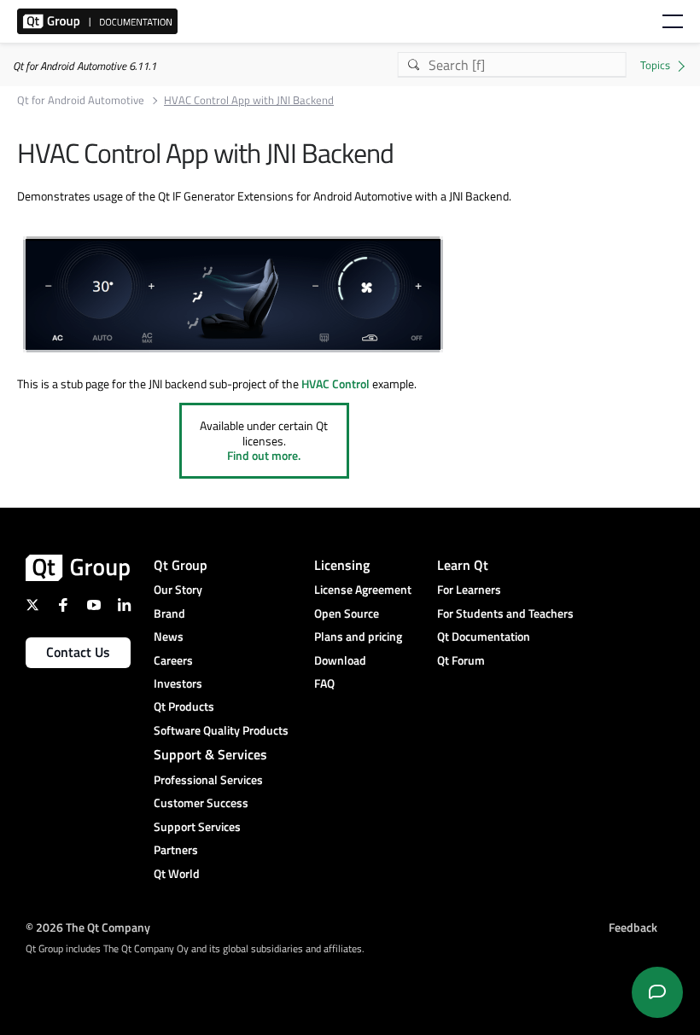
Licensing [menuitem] (342, 565)
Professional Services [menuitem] (208, 779)
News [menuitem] (169, 636)
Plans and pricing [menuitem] (358, 636)
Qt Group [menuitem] (180, 565)
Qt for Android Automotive (80, 100)
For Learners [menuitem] (469, 589)
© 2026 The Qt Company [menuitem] (88, 927)
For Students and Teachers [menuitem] (505, 613)
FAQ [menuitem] (324, 683)
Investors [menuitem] (178, 683)
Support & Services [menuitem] (210, 754)
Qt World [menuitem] (177, 873)
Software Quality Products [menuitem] (221, 730)
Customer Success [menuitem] (201, 802)
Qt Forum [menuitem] (461, 660)
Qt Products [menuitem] (184, 706)
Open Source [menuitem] (346, 613)
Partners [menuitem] (176, 849)
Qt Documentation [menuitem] (483, 636)
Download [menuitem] (340, 660)
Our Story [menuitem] (178, 589)
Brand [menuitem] (169, 613)
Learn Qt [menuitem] (462, 565)
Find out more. (263, 455)
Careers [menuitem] (173, 660)
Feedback (633, 927)
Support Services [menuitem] (197, 826)
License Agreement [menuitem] (362, 589)
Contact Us (78, 652)
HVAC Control (335, 383)
